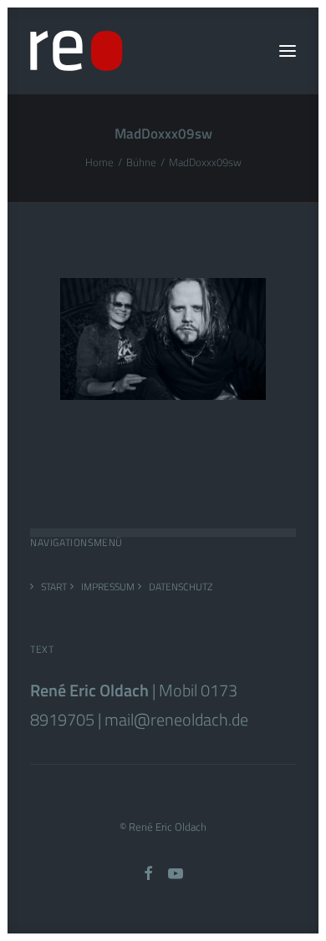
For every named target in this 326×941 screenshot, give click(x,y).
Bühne (141, 162)
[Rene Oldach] (76, 51)
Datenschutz (180, 586)
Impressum (108, 586)
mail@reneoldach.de (176, 719)
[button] (287, 51)
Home (99, 162)
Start (54, 586)
